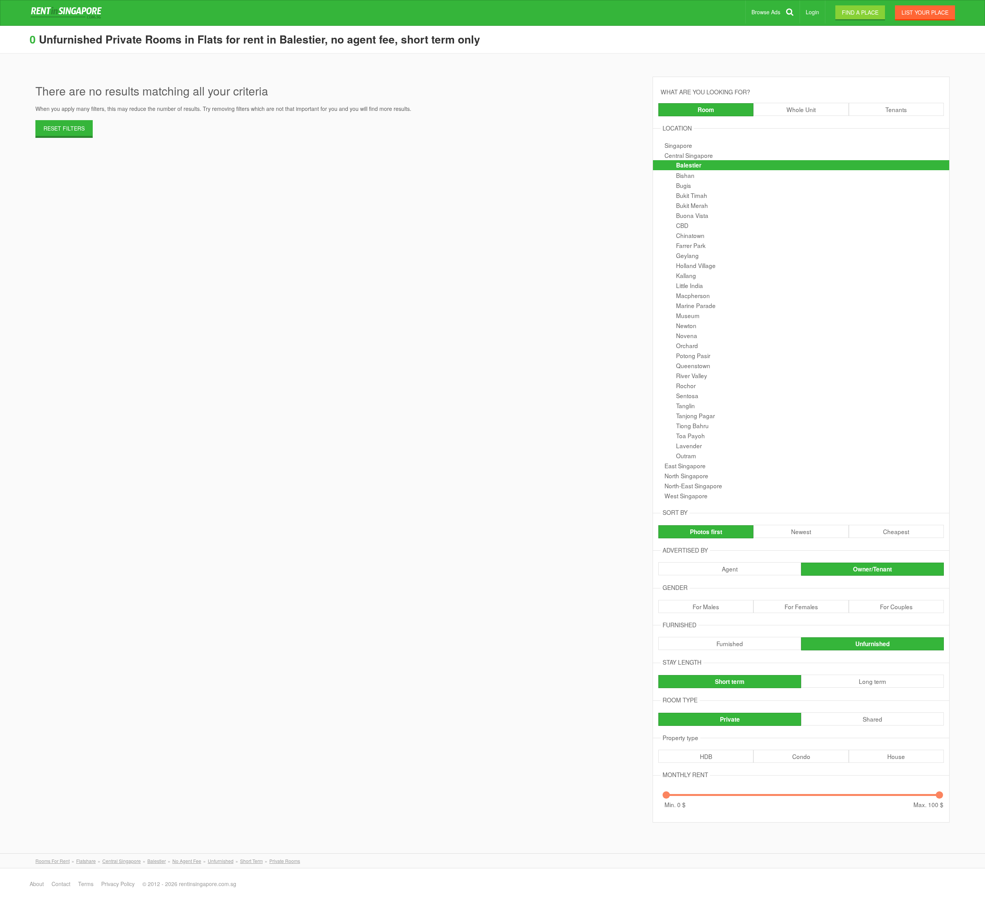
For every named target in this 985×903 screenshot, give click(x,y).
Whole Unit (801, 109)
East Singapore (685, 465)
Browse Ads (765, 12)
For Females (801, 606)
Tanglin (685, 405)
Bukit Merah (692, 205)
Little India (689, 285)
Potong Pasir (693, 355)
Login (812, 12)
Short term (730, 681)
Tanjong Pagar (695, 415)
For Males (706, 606)
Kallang (686, 275)
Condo (801, 756)
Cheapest (896, 531)
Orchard (687, 345)
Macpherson (693, 295)
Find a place (860, 12)
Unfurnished (872, 644)
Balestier (688, 165)
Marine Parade (696, 305)
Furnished (729, 643)
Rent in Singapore (67, 13)
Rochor (686, 385)
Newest (801, 531)
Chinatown (690, 235)
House (896, 756)
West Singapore (686, 495)
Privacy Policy (118, 884)
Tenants (896, 109)
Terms (85, 884)
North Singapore (686, 475)
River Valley (691, 375)
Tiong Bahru (692, 425)
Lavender (689, 445)
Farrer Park (691, 245)
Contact (61, 884)
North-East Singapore (693, 485)
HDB (706, 756)
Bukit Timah (691, 195)
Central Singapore (688, 155)
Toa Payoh (690, 435)
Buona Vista (692, 215)
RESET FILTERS (64, 128)
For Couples (896, 606)
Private (730, 719)
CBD (682, 225)
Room (706, 110)
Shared (872, 719)
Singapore (678, 145)
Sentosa (687, 395)
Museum (688, 315)
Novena (686, 335)
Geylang (687, 255)
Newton (686, 325)
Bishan (685, 175)
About (37, 884)
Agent (730, 569)
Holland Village (696, 265)
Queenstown (693, 365)
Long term (872, 681)
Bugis (683, 185)
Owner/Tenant (872, 569)
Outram (686, 455)
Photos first (706, 532)
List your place (925, 12)
